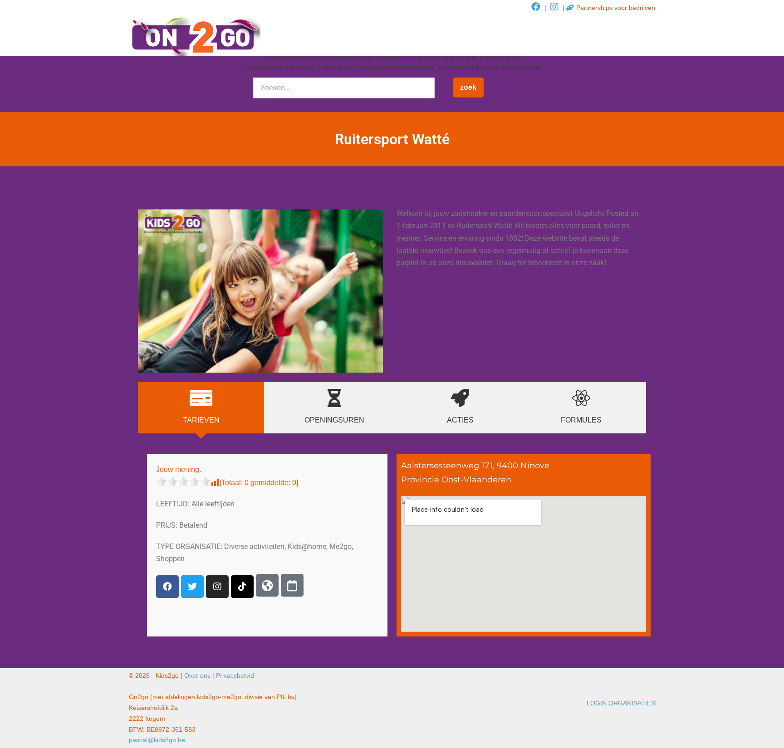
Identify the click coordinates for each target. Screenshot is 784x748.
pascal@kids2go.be (157, 739)
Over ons (197, 675)
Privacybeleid (235, 675)
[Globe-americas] (267, 585)
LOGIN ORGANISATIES (621, 703)
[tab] (201, 407)
